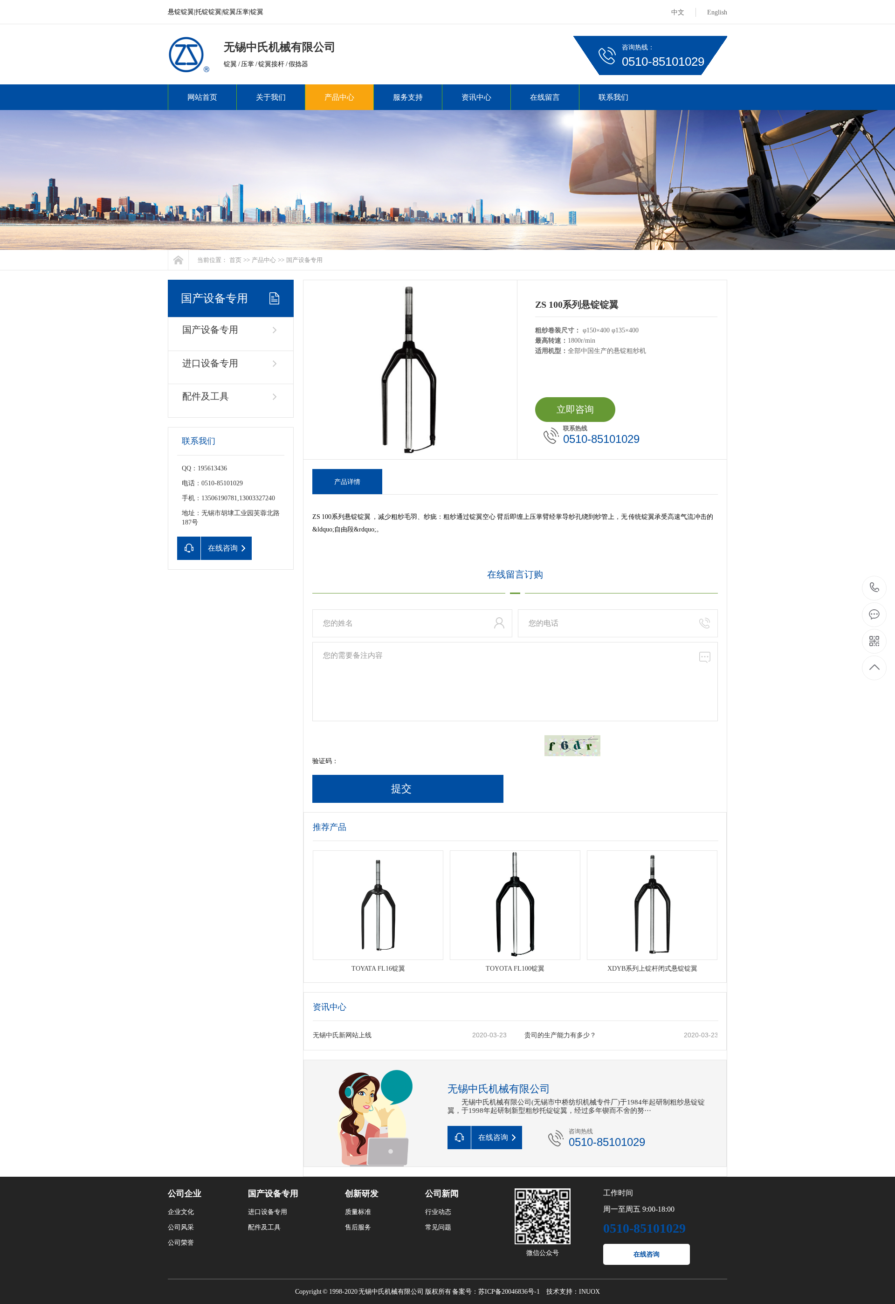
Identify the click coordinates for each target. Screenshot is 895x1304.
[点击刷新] (572, 745)
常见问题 (438, 1227)
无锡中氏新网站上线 (342, 1035)
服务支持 (408, 97)
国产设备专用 (304, 259)
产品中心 (339, 97)
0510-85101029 (874, 588)
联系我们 (613, 97)
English (717, 12)
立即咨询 (575, 409)
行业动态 (438, 1211)
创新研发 (362, 1193)
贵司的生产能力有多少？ (560, 1035)
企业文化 (181, 1211)
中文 (677, 12)
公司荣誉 (181, 1242)
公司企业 (184, 1193)
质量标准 (358, 1211)
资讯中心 (476, 97)
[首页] (178, 260)
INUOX (589, 1291)
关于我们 (271, 97)
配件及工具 (205, 396)
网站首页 (202, 97)
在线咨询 (646, 1254)
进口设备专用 (210, 363)
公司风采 (181, 1227)
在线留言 (545, 97)
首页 (235, 259)
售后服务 (358, 1227)
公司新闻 (442, 1193)
